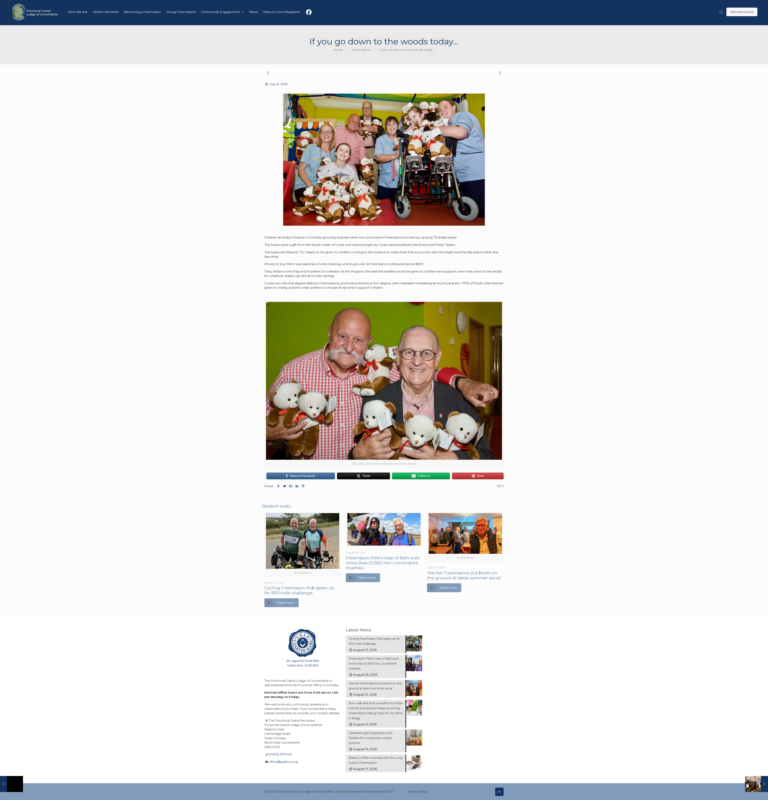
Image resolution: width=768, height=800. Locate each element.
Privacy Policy (418, 791)
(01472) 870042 (280, 754)
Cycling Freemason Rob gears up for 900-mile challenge (299, 590)
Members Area (741, 12)
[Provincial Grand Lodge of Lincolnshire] (35, 12)
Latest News (361, 50)
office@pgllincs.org (283, 762)
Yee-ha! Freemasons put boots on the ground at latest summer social (464, 575)
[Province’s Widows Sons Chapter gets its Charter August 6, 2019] (756, 784)
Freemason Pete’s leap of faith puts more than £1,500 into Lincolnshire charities (383, 562)
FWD (389, 791)
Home (338, 50)
